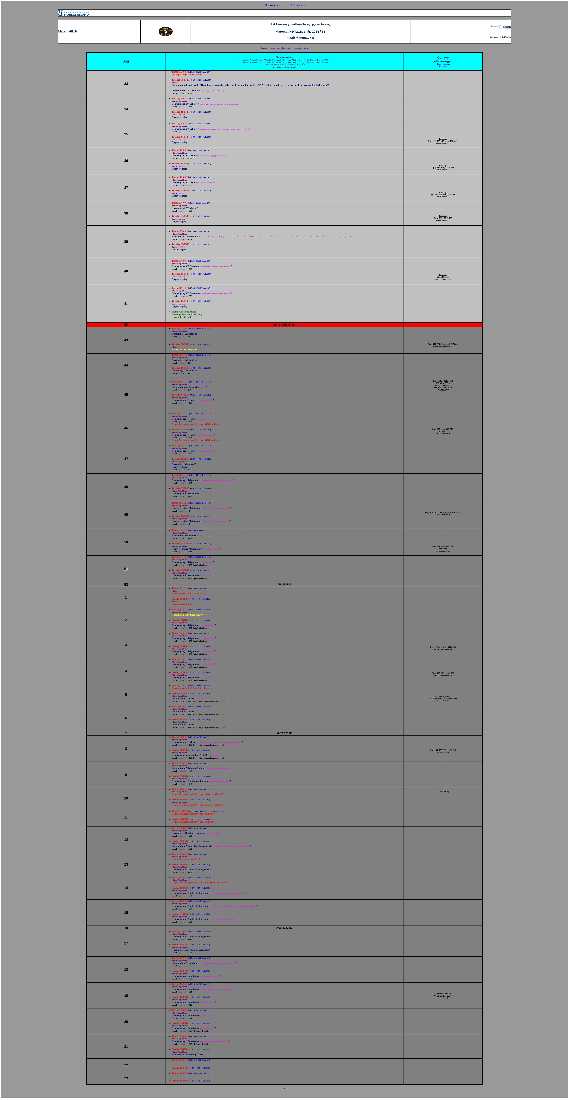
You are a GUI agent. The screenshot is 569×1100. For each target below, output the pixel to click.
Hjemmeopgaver (443, 64)
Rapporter (443, 66)
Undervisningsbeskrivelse (281, 48)
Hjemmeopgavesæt (273, 5)
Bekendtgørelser (301, 48)
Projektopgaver (298, 5)
